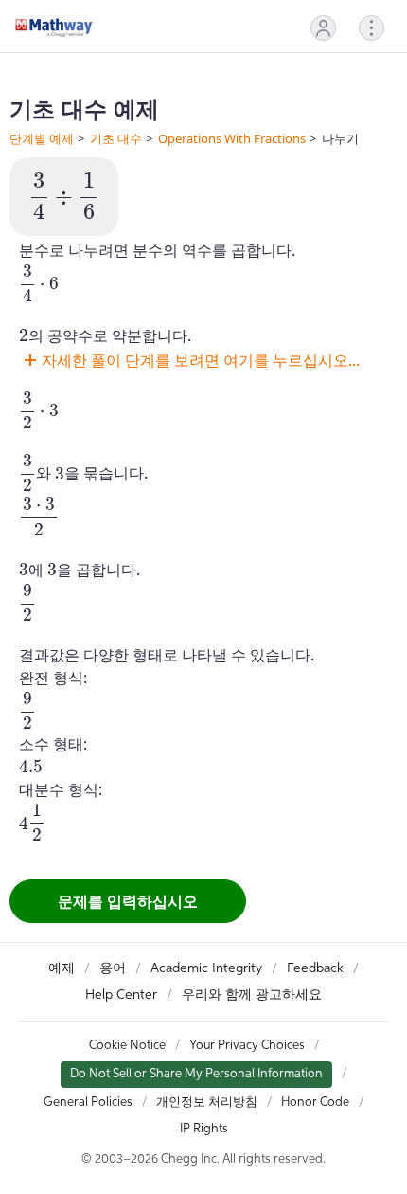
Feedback (315, 968)
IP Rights (204, 1129)
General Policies (88, 1102)
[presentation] (63, 197)
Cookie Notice (127, 1046)
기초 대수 (116, 138)
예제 (61, 968)
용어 (112, 968)
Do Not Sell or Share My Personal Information (196, 1074)
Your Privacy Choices (247, 1046)
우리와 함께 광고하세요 (252, 995)
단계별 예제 (41, 138)
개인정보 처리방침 (206, 1102)
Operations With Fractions (232, 138)
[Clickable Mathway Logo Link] (54, 27)
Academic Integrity (206, 968)
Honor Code (315, 1102)
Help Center (121, 995)
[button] (323, 28)
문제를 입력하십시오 (128, 901)
